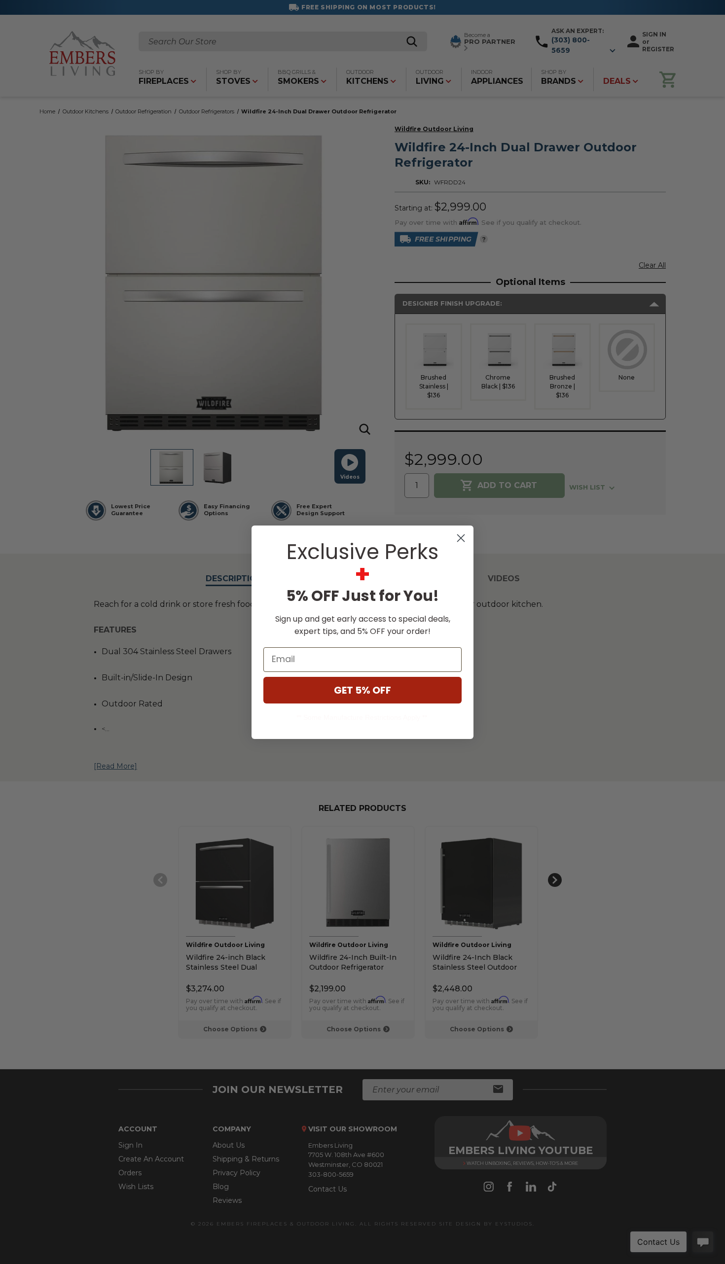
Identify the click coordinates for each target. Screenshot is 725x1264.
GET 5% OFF (362, 690)
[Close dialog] (461, 538)
